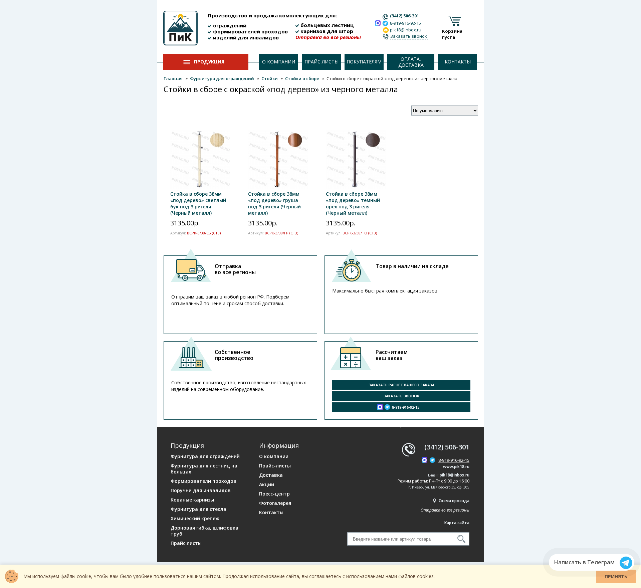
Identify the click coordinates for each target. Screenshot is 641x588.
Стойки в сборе (302, 78)
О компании (278, 61)
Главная (173, 78)
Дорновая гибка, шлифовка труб (204, 531)
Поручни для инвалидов (201, 490)
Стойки (269, 78)
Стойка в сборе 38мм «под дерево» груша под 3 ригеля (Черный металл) (274, 203)
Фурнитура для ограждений (222, 78)
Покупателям (364, 61)
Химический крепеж (195, 519)
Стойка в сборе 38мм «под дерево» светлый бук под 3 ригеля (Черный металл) (198, 203)
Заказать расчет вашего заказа (401, 384)
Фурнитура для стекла (198, 509)
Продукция (209, 61)
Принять (616, 576)
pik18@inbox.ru (454, 475)
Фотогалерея (275, 503)
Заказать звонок (408, 36)
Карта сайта (456, 523)
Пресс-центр (274, 494)
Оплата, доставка (411, 62)
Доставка (271, 475)
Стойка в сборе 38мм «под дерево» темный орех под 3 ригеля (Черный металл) (353, 203)
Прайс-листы (275, 466)
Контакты (458, 61)
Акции (266, 484)
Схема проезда (454, 501)
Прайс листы (321, 61)
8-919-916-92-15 (405, 23)
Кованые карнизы (192, 500)
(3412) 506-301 (404, 16)
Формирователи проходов (203, 481)
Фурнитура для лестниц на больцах (204, 469)
